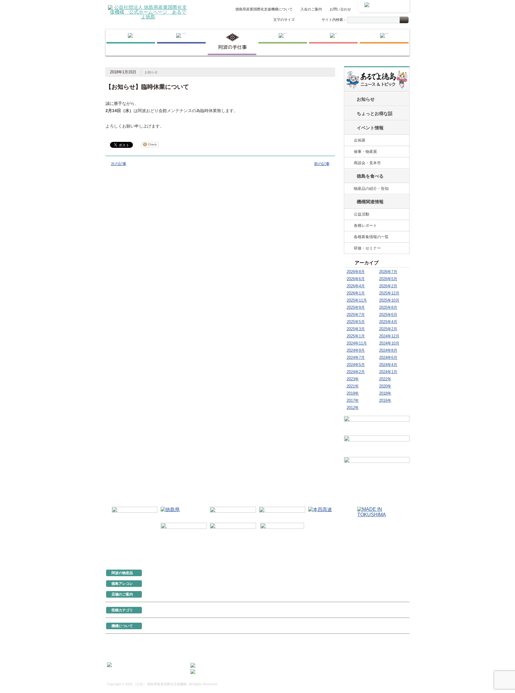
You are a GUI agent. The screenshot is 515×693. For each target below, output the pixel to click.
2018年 (385, 393)
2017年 (353, 400)
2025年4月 (388, 322)
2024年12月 (389, 336)
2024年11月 (357, 343)
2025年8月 (388, 307)
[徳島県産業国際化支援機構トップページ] (131, 42)
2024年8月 (388, 350)
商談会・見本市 (367, 163)
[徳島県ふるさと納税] (134, 514)
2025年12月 (389, 293)
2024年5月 (356, 364)
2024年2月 (356, 372)
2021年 (353, 386)
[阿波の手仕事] (232, 42)
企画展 (359, 140)
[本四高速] (331, 513)
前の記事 (322, 164)
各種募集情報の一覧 (371, 237)
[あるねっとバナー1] (376, 445)
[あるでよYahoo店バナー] (376, 467)
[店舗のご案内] (384, 42)
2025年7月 (356, 314)
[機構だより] (376, 425)
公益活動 (361, 214)
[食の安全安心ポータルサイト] (233, 530)
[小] (300, 20)
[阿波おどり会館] (233, 513)
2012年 (353, 407)
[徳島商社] (333, 42)
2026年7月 (388, 271)
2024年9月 (356, 350)
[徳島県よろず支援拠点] (282, 529)
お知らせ (151, 72)
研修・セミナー (367, 248)
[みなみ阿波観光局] (184, 530)
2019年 (353, 393)
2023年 (353, 379)
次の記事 (118, 164)
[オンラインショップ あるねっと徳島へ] (383, 6)
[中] (306, 20)
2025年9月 (356, 307)
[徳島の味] (283, 42)
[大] (312, 20)
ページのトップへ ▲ (389, 552)
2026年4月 (356, 286)
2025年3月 (356, 329)
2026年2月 (388, 286)
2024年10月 (389, 343)
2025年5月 (356, 322)
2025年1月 (356, 336)
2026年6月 (356, 279)
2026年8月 (356, 271)
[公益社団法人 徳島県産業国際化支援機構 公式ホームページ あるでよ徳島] (148, 11)
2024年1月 (388, 372)
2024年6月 (388, 357)
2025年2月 (388, 329)
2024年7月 (356, 357)
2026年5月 (388, 279)
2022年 (385, 379)
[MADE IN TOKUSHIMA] (380, 513)
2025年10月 (389, 300)
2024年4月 (388, 364)
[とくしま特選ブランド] (181, 42)
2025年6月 (388, 314)
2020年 (385, 386)
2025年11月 (357, 300)
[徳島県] (184, 513)
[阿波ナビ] (282, 513)
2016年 (385, 400)
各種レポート (365, 225)
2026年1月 (356, 293)
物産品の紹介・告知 (371, 188)
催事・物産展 (365, 151)
